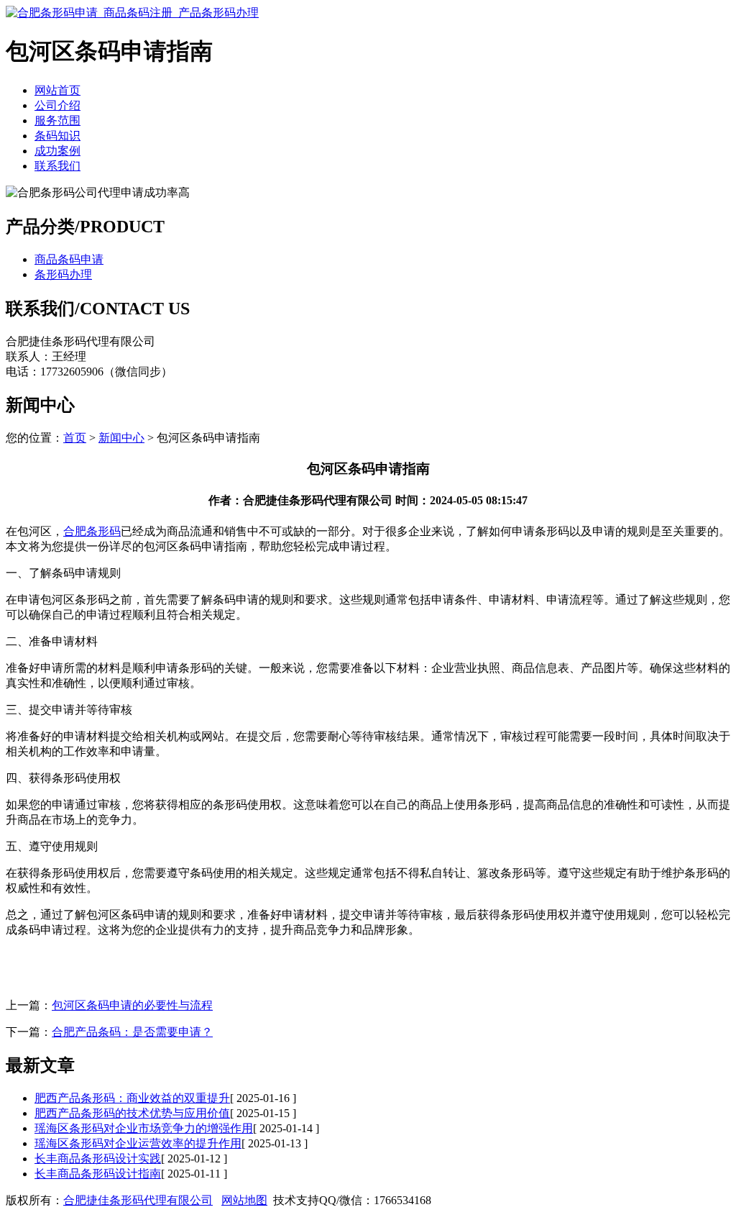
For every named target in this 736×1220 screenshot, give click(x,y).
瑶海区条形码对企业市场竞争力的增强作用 (143, 1128)
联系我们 (57, 166)
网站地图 (244, 1200)
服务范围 (57, 120)
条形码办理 (63, 274)
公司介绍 (57, 105)
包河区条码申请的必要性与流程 (132, 1005)
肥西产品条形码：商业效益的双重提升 (132, 1098)
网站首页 (57, 90)
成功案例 (57, 151)
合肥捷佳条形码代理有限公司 (138, 1200)
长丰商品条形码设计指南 (97, 1173)
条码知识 (57, 135)
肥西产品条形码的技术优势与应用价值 (132, 1113)
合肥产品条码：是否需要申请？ (132, 1032)
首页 (74, 438)
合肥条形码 (92, 531)
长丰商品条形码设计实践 (97, 1158)
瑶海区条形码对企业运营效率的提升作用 (138, 1143)
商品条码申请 (69, 259)
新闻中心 (121, 438)
